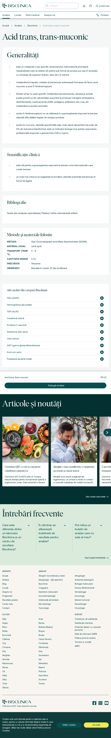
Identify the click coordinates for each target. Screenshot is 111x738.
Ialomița (5, 659)
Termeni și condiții (83, 642)
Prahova (42, 671)
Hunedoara (44, 655)
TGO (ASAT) (13, 298)
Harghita (6, 655)
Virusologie (80, 608)
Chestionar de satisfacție (86, 619)
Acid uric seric (14, 352)
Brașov (42, 631)
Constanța (43, 643)
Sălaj (4, 675)
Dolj (4, 651)
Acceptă (96, 725)
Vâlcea (5, 687)
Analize (18, 25)
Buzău (41, 635)
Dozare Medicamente (84, 588)
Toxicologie (44, 608)
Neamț (42, 667)
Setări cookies (69, 725)
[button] (100, 298)
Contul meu (7, 604)
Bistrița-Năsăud (46, 627)
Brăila (5, 631)
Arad (41, 619)
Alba (4, 619)
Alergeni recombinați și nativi (52, 576)
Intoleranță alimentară (49, 600)
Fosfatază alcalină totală (19, 359)
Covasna (6, 647)
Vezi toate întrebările (95, 557)
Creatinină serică (15, 318)
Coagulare (43, 588)
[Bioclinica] (16, 6)
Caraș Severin (45, 639)
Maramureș (7, 663)
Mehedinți (43, 663)
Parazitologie (80, 604)
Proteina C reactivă (16, 325)
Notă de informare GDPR (86, 634)
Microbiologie (45, 604)
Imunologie (80, 596)
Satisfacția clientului (84, 623)
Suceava (43, 679)
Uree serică (13, 338)
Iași (40, 659)
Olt (3, 671)
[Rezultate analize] (84, 5)
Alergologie (80, 576)
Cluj (4, 643)
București (6, 635)
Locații (5, 588)
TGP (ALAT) (13, 311)
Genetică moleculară (48, 592)
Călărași (6, 639)
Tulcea (42, 683)
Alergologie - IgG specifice (51, 580)
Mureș (5, 667)
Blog (4, 584)
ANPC (77, 646)
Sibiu (4, 679)
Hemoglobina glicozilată (19, 305)
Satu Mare (43, 675)
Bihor (4, 627)
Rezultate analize (10, 600)
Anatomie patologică (84, 580)
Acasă (5, 25)
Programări (7, 596)
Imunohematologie (47, 596)
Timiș (4, 683)
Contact (104, 15)
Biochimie (32, 25)
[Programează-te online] (91, 5)
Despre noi (7, 592)
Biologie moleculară (84, 584)
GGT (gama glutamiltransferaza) (23, 345)
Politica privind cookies (85, 638)
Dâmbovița (43, 647)
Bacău (42, 623)
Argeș (5, 623)
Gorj (40, 651)
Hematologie (80, 592)
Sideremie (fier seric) (17, 332)
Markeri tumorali (82, 600)
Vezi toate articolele (96, 496)
